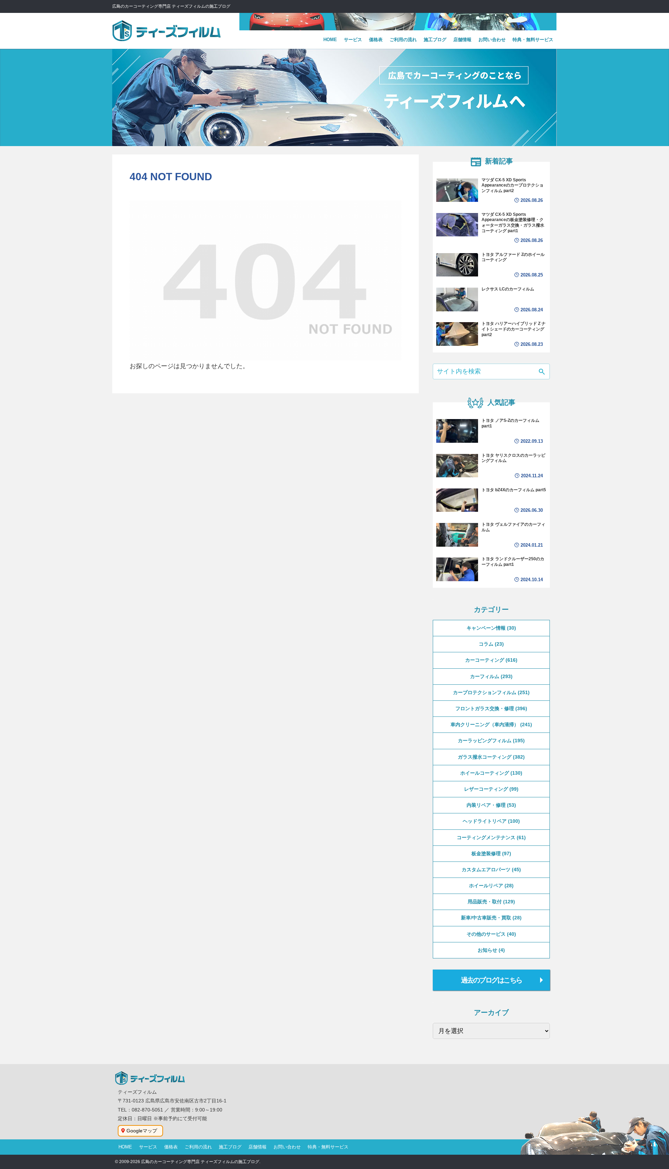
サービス (148, 1146)
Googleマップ (141, 1130)
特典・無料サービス (328, 1146)
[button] (542, 372)
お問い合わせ (287, 1146)
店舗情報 (257, 1146)
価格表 (171, 1146)
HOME (125, 1146)
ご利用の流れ (198, 1146)
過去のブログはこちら (491, 980)
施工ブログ (230, 1146)
